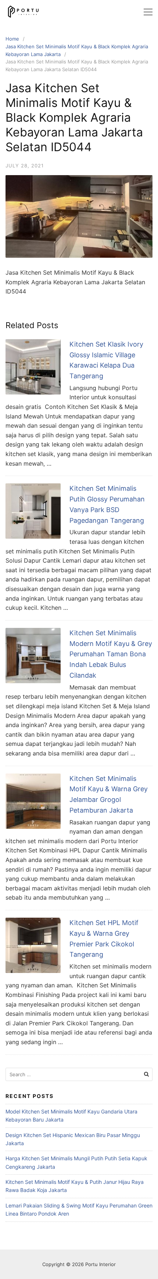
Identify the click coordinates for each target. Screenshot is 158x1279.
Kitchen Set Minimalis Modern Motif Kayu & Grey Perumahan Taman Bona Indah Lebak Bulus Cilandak (110, 654)
